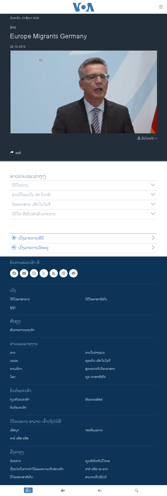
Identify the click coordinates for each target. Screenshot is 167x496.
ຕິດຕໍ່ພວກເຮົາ (18, 407)
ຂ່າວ (13, 28)
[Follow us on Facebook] (14, 273)
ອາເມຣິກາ (16, 369)
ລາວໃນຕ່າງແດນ (95, 352)
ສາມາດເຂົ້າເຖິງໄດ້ (96, 477)
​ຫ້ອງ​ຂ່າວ (15, 461)
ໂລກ (12, 377)
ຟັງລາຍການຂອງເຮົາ (22, 330)
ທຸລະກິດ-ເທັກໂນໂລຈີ (97, 360)
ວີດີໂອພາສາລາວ (20, 299)
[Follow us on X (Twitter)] (44, 273)
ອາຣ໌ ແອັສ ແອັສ (19, 438)
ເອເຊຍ (14, 360)
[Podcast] (63, 273)
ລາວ (12, 352)
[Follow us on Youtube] (24, 273)
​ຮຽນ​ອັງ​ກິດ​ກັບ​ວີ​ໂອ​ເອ (97, 461)
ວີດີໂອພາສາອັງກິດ (96, 299)
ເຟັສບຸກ (14, 430)
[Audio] (99, 490)
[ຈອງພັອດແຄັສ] (73, 273)
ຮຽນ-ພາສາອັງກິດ (95, 377)
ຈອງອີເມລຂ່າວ (94, 430)
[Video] (62, 490)
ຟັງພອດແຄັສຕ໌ (94, 399)
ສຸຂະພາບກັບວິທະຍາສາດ (100, 369)
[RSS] (54, 273)
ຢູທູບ (13, 307)
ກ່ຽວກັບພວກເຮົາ (19, 399)
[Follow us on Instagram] (34, 273)
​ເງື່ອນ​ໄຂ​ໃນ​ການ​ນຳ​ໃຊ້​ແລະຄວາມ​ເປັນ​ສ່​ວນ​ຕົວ (36, 469)
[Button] (15, 153)
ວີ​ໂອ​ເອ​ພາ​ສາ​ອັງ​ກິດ (21, 477)
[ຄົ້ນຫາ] (136, 490)
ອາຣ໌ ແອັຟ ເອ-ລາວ (96, 469)
